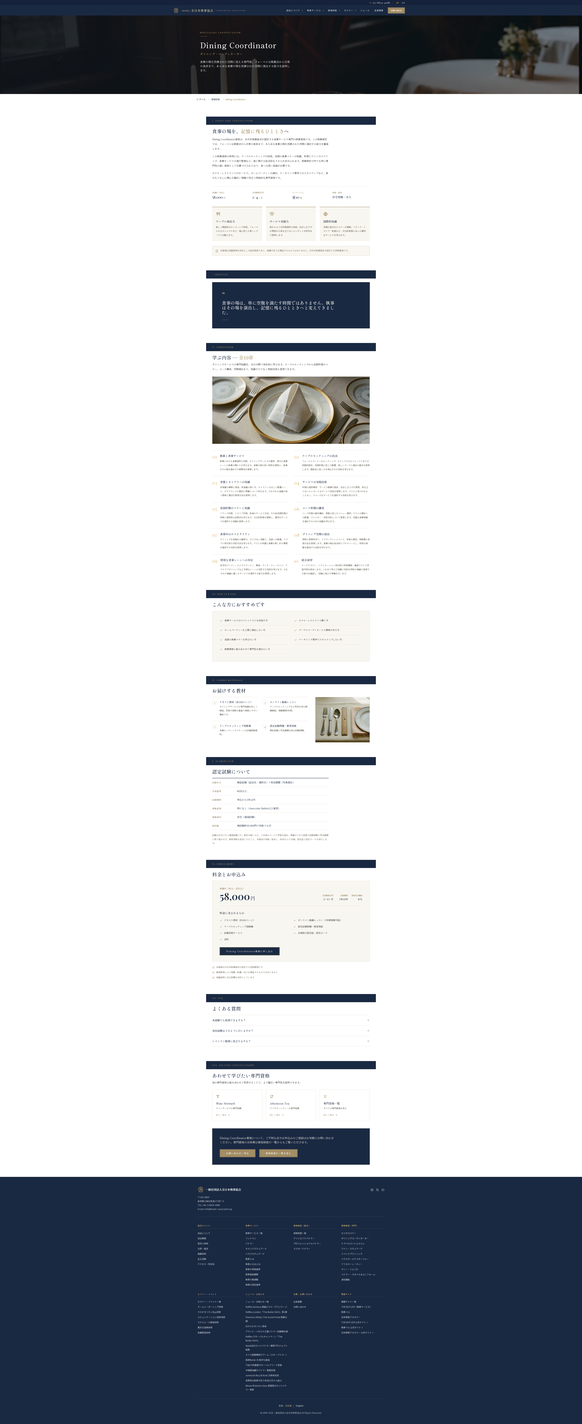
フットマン (251, 1238)
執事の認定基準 (253, 1284)
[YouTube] (382, 1190)
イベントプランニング (352, 1253)
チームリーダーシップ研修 (210, 1306)
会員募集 (378, 10)
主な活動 (202, 1258)
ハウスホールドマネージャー (355, 1258)
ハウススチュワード (255, 1253)
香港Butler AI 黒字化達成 (258, 1359)
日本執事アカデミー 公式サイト (356, 1332)
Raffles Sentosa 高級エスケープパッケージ (266, 1306)
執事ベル (345, 1311)
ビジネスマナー (348, 1233)
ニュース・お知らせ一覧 (257, 1301)
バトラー (250, 1243)
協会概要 (202, 1238)
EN (403, 2)
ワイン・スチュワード (352, 1248)
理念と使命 (203, 1243)
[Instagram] (371, 1190)
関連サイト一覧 (348, 1301)
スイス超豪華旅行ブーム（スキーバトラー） (267, 1354)
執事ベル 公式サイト (351, 1327)
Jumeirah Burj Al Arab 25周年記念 (262, 1375)
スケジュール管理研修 (208, 1322)
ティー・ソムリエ (349, 1269)
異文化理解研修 (205, 1327)
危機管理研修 (204, 1332)
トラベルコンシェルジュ (353, 1243)
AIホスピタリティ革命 (256, 1326)
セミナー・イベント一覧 (209, 1301)
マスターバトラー (301, 1248)
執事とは (250, 1258)
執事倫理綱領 (252, 1274)
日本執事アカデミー (350, 1317)
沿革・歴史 (203, 1248)
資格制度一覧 (299, 1233)
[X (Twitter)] (377, 1190)
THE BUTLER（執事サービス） (356, 1306)
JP (397, 2)
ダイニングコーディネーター (355, 1238)
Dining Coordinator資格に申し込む (249, 951)
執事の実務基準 (253, 1269)
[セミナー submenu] (355, 10)
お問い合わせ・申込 (237, 1153)
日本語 (288, 1405)
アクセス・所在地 (206, 1264)
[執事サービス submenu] (323, 10)
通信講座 (345, 1279)
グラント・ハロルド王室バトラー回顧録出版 (267, 1331)
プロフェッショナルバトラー (307, 1243)
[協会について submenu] (302, 10)
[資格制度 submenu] (339, 10)
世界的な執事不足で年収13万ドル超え (264, 1380)
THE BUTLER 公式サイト (353, 1322)
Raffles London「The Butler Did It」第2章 (266, 1311)
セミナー (348, 10)
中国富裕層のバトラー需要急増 (260, 1370)
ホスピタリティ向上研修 (209, 1311)
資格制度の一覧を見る (278, 1153)
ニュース (364, 10)
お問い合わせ (396, 10)
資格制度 (332, 10)
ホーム (202, 99)
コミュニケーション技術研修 (211, 1317)
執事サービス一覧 (254, 1233)
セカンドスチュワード (256, 1248)
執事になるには (253, 1264)
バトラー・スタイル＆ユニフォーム (358, 1274)
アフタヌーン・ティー (351, 1264)
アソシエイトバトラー (304, 1238)
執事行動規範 (252, 1279)
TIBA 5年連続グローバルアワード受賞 (264, 1365)
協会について (293, 10)
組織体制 (202, 1253)
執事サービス (314, 10)
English (299, 1405)
